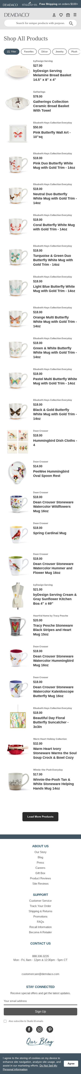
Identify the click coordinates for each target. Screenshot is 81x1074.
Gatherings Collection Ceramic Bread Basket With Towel (51, 106)
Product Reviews (40, 878)
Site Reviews (40, 883)
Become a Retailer (40, 932)
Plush (74, 51)
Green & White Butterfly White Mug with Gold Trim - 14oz (55, 352)
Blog (40, 857)
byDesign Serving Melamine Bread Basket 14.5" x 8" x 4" (52, 75)
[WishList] (61, 15)
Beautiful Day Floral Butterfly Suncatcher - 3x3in (51, 722)
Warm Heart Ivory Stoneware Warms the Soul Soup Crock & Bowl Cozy (55, 753)
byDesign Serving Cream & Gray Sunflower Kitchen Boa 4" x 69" (55, 599)
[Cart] (68, 15)
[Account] (54, 15)
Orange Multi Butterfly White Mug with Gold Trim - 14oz (55, 321)
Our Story (40, 852)
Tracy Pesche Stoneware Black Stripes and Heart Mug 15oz (53, 630)
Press (40, 862)
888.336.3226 (40, 956)
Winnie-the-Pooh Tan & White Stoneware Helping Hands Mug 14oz (53, 784)
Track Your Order (40, 906)
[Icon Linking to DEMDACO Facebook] (29, 1029)
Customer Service (40, 900)
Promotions (40, 916)
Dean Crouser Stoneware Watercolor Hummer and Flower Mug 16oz (53, 568)
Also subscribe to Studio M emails (26, 1021)
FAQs (40, 921)
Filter (13, 51)
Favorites (29, 51)
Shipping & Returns (40, 911)
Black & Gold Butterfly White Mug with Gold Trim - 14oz (55, 414)
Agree (71, 1063)
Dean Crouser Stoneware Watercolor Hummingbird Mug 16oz (53, 660)
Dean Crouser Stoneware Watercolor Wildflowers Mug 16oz (53, 506)
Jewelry (59, 51)
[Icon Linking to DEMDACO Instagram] (39, 1029)
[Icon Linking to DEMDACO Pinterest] (50, 1029)
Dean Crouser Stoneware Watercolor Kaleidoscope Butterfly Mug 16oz (53, 691)
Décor (44, 51)
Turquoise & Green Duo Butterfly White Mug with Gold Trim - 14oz (53, 260)
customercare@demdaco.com (40, 974)
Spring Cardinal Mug (49, 533)
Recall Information (40, 927)
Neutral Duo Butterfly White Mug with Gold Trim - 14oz (55, 198)
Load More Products (40, 816)
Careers (40, 867)
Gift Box (40, 873)
